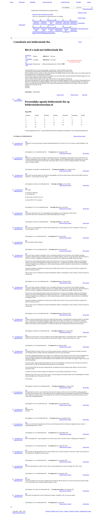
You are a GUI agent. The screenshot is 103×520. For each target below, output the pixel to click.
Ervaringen (22, 2)
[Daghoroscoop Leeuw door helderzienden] (66, 24)
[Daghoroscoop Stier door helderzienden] (43, 24)
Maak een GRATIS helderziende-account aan (43, 33)
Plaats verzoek (74, 95)
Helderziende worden (85, 511)
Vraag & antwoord (47, 2)
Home (11, 2)
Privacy (61, 511)
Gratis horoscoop (65, 2)
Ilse (26, 141)
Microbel (48, 511)
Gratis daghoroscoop (83, 28)
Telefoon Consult (82, 12)
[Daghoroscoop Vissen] (73, 31)
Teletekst (71, 511)
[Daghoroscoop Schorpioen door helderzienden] (43, 31)
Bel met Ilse (86, 153)
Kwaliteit (78, 2)
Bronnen (77, 511)
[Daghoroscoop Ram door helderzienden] (36, 24)
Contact (89, 2)
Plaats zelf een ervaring (79, 136)
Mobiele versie (55, 511)
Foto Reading (81, 23)
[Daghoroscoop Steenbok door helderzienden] (58, 31)
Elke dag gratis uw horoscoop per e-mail (43, 14)
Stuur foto (84, 95)
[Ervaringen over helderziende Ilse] (18, 144)
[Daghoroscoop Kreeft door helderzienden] (58, 24)
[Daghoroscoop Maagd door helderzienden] (73, 24)
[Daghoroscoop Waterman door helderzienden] (66, 31)
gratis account (60, 95)
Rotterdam (32, 2)
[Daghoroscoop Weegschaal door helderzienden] (36, 31)
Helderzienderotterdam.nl (21, 6)
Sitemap (66, 511)
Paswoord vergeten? (88, 9)
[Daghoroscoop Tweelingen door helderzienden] (51, 24)
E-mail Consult (81, 18)
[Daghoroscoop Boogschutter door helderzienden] (51, 31)
